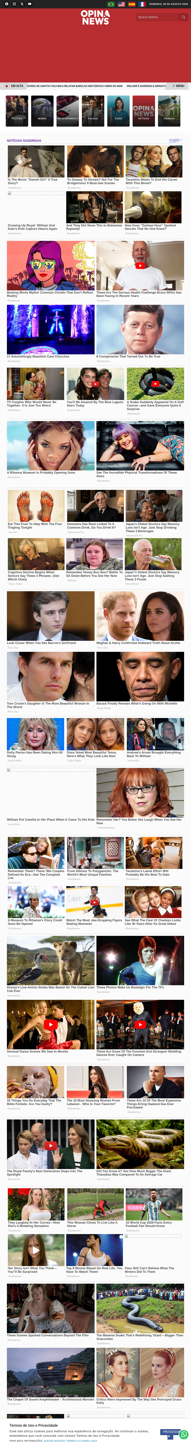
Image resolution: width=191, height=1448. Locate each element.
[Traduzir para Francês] (142, 4)
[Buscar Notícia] (183, 17)
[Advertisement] (95, 54)
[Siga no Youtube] (30, 4)
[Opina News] (95, 17)
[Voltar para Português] (111, 4)
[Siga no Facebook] (7, 4)
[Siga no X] (22, 4)
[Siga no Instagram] (14, 4)
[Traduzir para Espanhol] (132, 4)
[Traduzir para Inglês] (121, 4)
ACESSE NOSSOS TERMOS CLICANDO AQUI (70, 1440)
